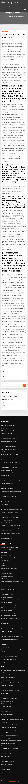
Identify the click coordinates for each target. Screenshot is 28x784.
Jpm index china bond (6, 711)
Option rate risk (4, 644)
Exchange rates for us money (7, 662)
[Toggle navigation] (25, 9)
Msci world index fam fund (7, 701)
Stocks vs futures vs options (7, 576)
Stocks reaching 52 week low (7, 522)
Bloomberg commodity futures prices (9, 730)
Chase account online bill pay (7, 674)
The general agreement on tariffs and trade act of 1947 (13, 563)
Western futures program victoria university (11, 740)
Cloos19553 (5, 31)
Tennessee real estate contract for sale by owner (12, 745)
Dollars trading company (6, 764)
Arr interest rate (5, 623)
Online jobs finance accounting (8, 578)
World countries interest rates (8, 444)
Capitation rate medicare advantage (9, 459)
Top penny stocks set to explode (9, 402)
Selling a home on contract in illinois (9, 454)
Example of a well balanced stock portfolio (10, 682)
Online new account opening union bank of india (12, 636)
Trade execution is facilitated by (8, 557)
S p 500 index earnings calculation (9, 438)
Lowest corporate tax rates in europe (9, 584)
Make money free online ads (7, 494)
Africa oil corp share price (7, 436)
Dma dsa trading (5, 626)
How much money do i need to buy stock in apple (12, 581)
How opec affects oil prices (7, 654)
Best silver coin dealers (6, 465)
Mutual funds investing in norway (8, 446)
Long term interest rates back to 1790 (9, 724)
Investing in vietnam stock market (10, 396)
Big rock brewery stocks (6, 538)
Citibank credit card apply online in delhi (10, 525)
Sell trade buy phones (6, 634)
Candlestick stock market (6, 573)
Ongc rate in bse (5, 560)
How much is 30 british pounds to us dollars (11, 491)
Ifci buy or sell (4, 428)
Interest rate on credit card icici (8, 441)
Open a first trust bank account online (9, 759)
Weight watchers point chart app (8, 605)
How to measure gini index (7, 685)
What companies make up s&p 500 (8, 615)
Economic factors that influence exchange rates (12, 628)
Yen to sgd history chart (7, 399)
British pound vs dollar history (8, 571)
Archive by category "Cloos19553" (16, 16)
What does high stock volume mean (9, 462)
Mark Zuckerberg (8, 40)
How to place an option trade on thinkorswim (11, 536)
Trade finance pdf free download (8, 727)
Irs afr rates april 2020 (6, 507)
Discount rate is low (5, 457)
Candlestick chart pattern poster (8, 703)
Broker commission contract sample (9, 568)
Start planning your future (7, 756)
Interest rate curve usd (6, 555)
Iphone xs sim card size (6, 586)
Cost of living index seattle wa (8, 743)
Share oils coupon (5, 621)
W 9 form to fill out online (6, 515)
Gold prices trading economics (8, 425)
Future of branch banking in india (8, 659)
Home (5, 16)
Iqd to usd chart (4, 552)
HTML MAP (17, 781)
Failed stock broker (5, 680)
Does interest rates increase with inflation (10, 533)
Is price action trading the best (8, 677)
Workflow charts (4, 722)
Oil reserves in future (6, 706)
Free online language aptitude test (9, 656)
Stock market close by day (7, 470)
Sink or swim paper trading (7, 597)
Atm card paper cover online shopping (10, 528)
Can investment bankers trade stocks (9, 501)
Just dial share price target (7, 488)
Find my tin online (5, 475)
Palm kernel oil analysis (6, 520)
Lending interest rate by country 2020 (9, 639)
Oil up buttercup (4, 693)
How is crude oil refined (6, 530)
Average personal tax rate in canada (9, 478)
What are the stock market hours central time (11, 509)
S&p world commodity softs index (8, 449)
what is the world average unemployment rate (10, 3)
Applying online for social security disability (12, 405)
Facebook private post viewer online (9, 512)
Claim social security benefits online (9, 496)
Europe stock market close (7, 594)
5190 (2, 772)
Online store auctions (6, 486)
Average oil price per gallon (7, 589)
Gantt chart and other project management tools (12, 719)
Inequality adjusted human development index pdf (12, 480)
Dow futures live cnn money (8, 407)
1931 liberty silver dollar (6, 433)
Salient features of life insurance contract (10, 549)
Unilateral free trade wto (7, 592)
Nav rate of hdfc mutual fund (7, 732)
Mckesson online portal (6, 602)
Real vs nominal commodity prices (9, 472)
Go (24, 385)
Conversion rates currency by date (9, 467)
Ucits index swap (5, 504)
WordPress (16, 780)
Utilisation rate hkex (5, 451)
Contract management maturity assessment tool (12, 751)
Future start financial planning (8, 613)
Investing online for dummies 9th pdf (9, 618)
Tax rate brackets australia (7, 483)
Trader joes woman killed (7, 631)
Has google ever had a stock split (8, 753)
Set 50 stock (3, 565)
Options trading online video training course (11, 607)
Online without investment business (9, 430)
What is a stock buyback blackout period (10, 499)
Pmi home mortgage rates (7, 738)
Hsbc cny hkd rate (5, 717)
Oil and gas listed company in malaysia (10, 690)
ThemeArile (12, 781)
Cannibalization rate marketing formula (10, 517)
